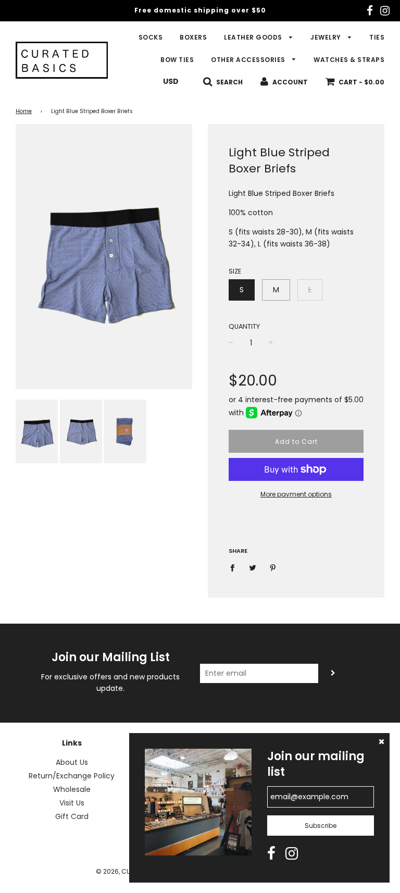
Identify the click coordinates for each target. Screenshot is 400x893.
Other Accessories (249, 59)
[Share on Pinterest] (273, 566)
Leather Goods (254, 37)
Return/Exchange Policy (72, 776)
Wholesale (72, 789)
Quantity (244, 326)
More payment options (296, 494)
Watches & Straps (349, 59)
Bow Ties (177, 59)
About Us (72, 762)
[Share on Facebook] (235, 566)
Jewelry (326, 37)
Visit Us (71, 803)
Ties (376, 37)
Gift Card (72, 816)
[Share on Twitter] (253, 566)
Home (24, 111)
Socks (151, 37)
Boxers (193, 37)
